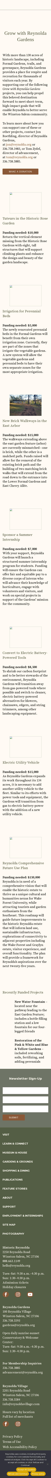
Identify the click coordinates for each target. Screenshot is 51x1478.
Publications (13, 1179)
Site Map (9, 1224)
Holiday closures (14, 1287)
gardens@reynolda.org (19, 1325)
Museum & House (15, 1152)
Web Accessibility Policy (20, 1447)
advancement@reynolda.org (23, 1372)
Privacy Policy (12, 1437)
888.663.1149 (11, 1261)
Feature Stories (15, 1188)
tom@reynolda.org (19, 157)
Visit (6, 1134)
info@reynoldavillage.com (21, 1404)
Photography (13, 1233)
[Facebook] (6, 1294)
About (7, 1197)
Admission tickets (15, 1283)
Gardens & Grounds (18, 1161)
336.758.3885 (11, 1368)
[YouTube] (30, 1294)
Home (16, 5)
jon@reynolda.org (18, 145)
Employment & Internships (23, 1215)
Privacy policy (38, 1474)
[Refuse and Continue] (47, 1464)
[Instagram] (18, 1294)
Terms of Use (12, 1442)
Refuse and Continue (18, 1474)
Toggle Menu (45, 5)
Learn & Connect (15, 1143)
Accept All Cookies (26, 1469)
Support (9, 1206)
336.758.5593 (11, 1321)
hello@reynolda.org (16, 1266)
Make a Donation (20, 171)
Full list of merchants (18, 1417)
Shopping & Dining (16, 1170)
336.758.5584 (11, 1400)
